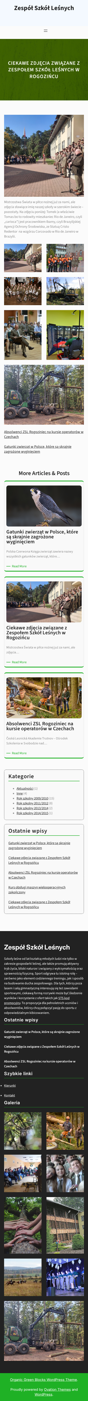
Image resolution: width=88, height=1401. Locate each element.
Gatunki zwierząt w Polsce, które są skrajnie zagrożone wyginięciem (37, 449)
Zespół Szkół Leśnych (44, 8)
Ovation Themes (57, 1389)
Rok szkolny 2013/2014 (32, 808)
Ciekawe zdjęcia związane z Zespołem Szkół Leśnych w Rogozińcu (42, 1049)
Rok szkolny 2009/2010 (32, 798)
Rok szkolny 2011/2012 (32, 803)
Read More (20, 566)
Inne (20, 793)
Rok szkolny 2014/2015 (32, 813)
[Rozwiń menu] (45, 30)
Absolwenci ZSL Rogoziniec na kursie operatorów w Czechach (43, 434)
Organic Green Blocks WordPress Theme (43, 1380)
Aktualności (25, 788)
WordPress (43, 1394)
